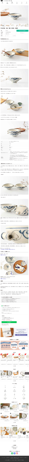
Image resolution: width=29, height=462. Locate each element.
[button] (3, 25)
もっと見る (14, 422)
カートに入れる (23, 30)
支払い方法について (22, 457)
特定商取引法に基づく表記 (16, 457)
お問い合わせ (8, 457)
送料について (26, 457)
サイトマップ (12, 458)
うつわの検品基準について (13, 298)
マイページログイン (4, 457)
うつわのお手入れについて (8, 299)
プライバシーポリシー (16, 458)
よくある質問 (11, 457)
